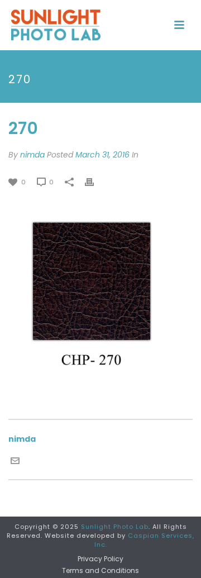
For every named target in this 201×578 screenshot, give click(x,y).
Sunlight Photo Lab (115, 526)
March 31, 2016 (102, 154)
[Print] (95, 181)
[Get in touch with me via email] (15, 460)
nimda (32, 154)
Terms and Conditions (100, 570)
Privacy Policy (100, 559)
